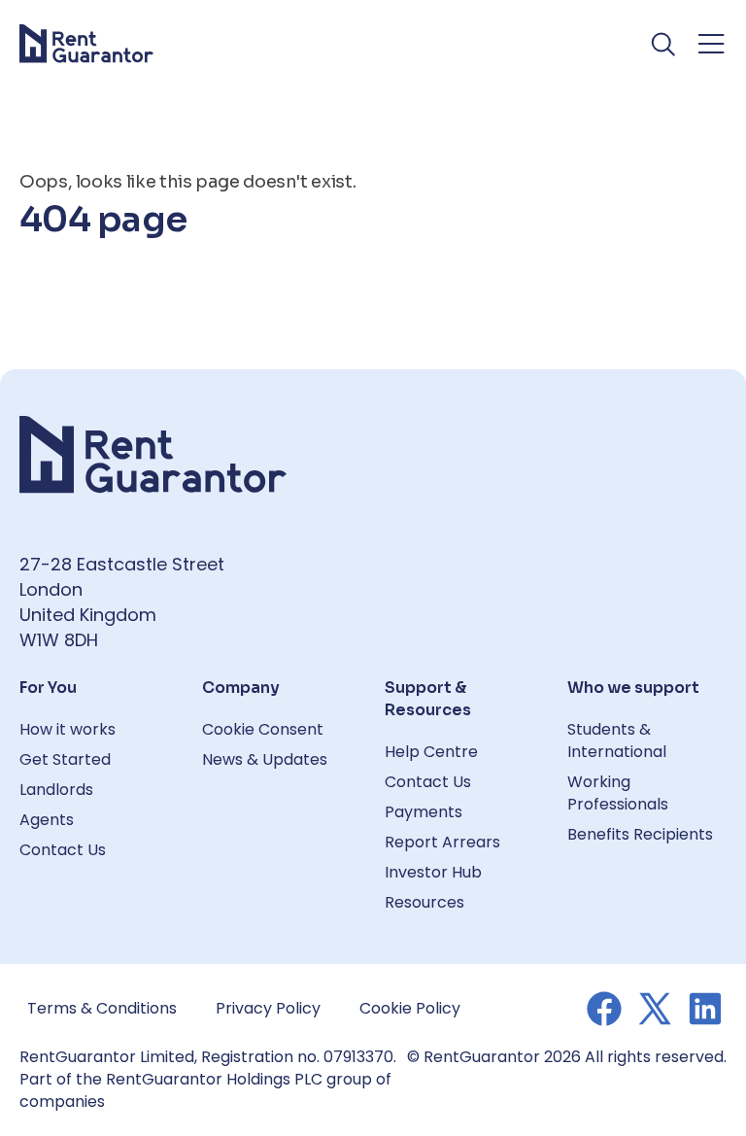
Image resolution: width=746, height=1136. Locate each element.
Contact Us (62, 850)
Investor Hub (433, 872)
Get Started (65, 759)
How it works (67, 729)
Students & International (616, 740)
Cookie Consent (262, 729)
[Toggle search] (664, 43)
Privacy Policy (268, 1008)
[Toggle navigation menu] (711, 43)
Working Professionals (617, 793)
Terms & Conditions (102, 1008)
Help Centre (431, 751)
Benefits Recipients (640, 834)
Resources (424, 902)
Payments (423, 812)
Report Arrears (442, 842)
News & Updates (264, 759)
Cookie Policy (409, 1008)
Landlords (56, 789)
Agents (46, 820)
